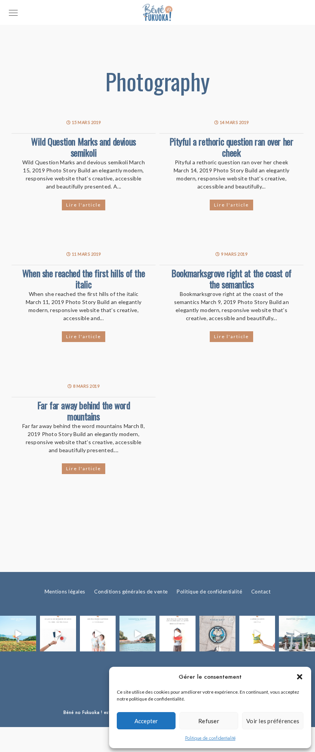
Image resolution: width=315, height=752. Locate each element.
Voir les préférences (272, 720)
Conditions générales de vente (131, 591)
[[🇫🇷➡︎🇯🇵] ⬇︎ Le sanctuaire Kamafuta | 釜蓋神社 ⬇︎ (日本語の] (137, 634)
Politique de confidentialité (210, 738)
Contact (261, 591)
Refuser (208, 720)
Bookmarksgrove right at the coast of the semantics (231, 278)
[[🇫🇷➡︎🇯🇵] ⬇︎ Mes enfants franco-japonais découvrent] (257, 634)
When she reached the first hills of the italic (83, 278)
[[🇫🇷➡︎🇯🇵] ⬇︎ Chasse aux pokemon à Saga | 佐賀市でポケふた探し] (217, 634)
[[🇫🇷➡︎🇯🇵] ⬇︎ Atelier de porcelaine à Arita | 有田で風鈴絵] (297, 634)
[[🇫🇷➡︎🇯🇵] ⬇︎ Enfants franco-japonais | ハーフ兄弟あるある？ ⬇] (98, 634)
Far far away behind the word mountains (83, 410)
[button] (299, 677)
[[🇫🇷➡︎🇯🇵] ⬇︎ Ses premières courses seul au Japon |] (177, 634)
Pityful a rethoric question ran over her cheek (231, 146)
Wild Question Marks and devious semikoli (83, 146)
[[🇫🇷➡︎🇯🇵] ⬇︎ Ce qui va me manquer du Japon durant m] (58, 634)
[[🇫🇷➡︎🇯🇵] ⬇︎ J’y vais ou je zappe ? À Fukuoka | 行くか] (18, 634)
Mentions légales (65, 591)
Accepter (146, 720)
